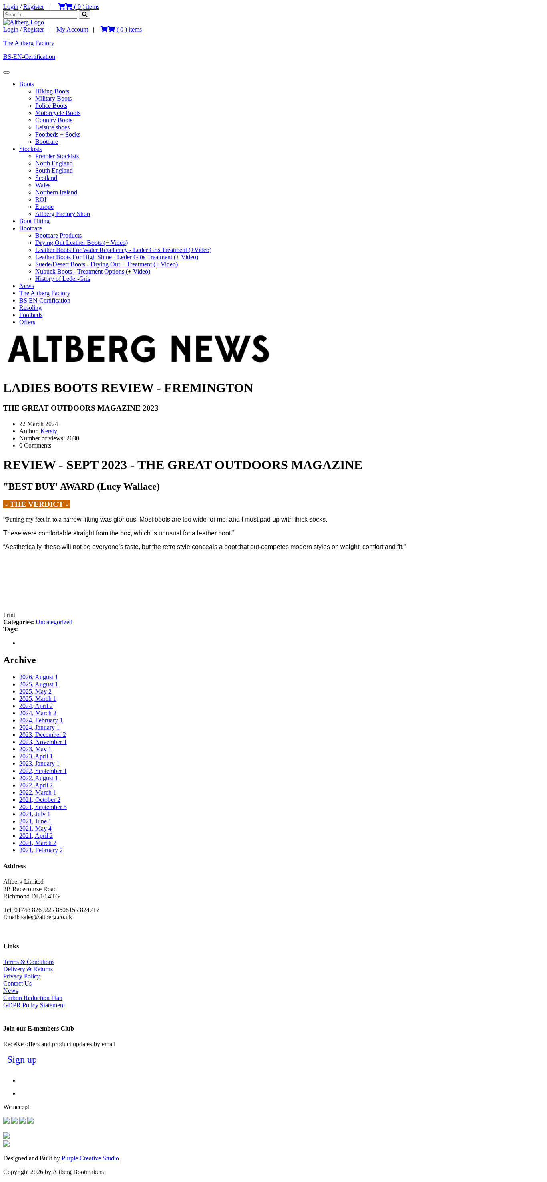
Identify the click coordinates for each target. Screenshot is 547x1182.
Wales (42, 185)
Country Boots (53, 120)
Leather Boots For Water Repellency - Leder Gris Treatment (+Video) (123, 249)
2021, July (34, 814)
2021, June (35, 821)
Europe (44, 206)
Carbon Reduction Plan (32, 997)
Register (33, 6)
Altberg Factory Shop (62, 213)
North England (54, 163)
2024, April (36, 705)
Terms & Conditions (28, 961)
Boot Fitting (34, 221)
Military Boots (53, 98)
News (26, 285)
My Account (72, 29)
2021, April (36, 835)
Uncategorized (54, 622)
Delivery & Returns (28, 969)
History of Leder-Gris (62, 278)
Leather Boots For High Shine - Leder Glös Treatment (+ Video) (116, 257)
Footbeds (30, 314)
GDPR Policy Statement (34, 1005)
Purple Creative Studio (90, 1158)
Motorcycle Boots (57, 112)
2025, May (35, 691)
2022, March (37, 792)
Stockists (30, 148)
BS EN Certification (44, 300)
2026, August (38, 677)
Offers (27, 322)
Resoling (30, 307)
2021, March (37, 842)
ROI (40, 199)
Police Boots (51, 105)
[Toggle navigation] (6, 72)
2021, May (35, 828)
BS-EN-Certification (29, 56)
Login (10, 6)
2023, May (35, 749)
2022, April (36, 785)
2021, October (39, 799)
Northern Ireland (56, 192)
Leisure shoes (52, 127)
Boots (26, 84)
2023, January (39, 763)
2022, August (38, 778)
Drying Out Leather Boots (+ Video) (81, 242)
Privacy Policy (21, 976)
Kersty (48, 431)
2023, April (36, 756)
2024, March (37, 713)
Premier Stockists (57, 156)
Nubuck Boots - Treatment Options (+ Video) (92, 271)
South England (54, 170)
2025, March (37, 698)
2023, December (42, 734)
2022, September (43, 770)
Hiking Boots (52, 91)
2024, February (41, 720)
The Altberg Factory (28, 43)
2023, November (43, 741)
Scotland (46, 177)
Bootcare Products (58, 235)
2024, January (39, 727)
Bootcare (46, 141)
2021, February (41, 850)
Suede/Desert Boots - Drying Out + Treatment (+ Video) (106, 264)
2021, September (43, 806)
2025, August (38, 684)
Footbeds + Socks (57, 134)
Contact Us (17, 983)
